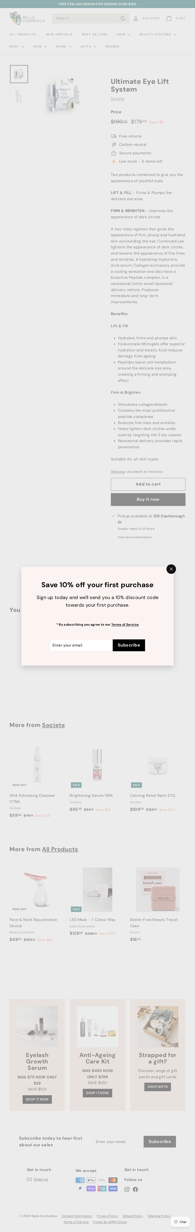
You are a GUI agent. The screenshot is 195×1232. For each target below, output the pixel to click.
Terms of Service (125, 624)
